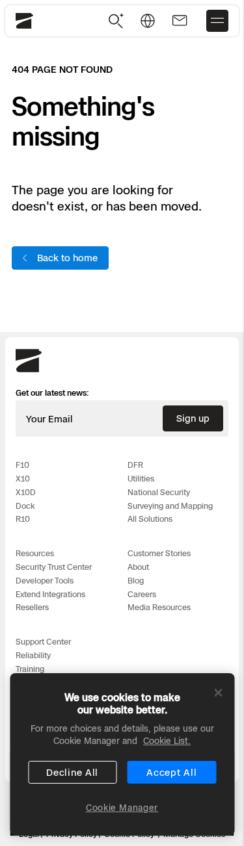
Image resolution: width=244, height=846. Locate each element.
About (138, 567)
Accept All (171, 772)
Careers (142, 594)
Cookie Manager (122, 807)
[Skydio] (29, 369)
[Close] (218, 692)
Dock (25, 506)
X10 (23, 478)
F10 (22, 465)
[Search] (116, 20)
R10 (23, 519)
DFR (135, 465)
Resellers (32, 607)
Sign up (193, 418)
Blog (136, 580)
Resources (35, 553)
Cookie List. (167, 741)
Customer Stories (159, 553)
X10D (26, 492)
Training (30, 669)
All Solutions (150, 519)
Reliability (33, 655)
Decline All (72, 772)
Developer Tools (45, 580)
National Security (159, 492)
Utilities (141, 478)
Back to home (67, 257)
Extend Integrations (50, 594)
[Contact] (179, 21)
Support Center (43, 642)
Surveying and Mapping (170, 506)
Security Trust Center (54, 567)
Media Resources (159, 607)
